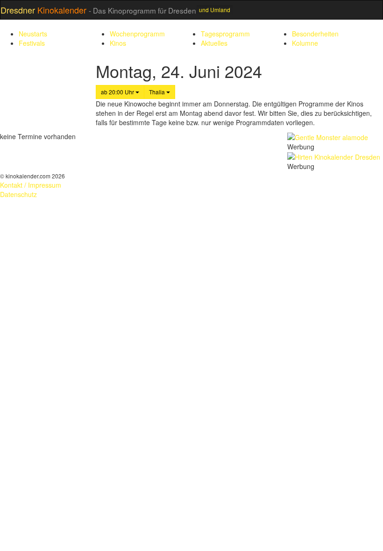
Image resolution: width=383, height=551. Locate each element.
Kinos (118, 43)
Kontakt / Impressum (30, 185)
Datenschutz (18, 194)
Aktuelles (214, 43)
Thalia (157, 92)
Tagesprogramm (225, 33)
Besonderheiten (315, 33)
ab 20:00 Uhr (118, 92)
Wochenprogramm (137, 33)
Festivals (32, 43)
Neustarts (33, 33)
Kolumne (305, 43)
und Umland (214, 10)
